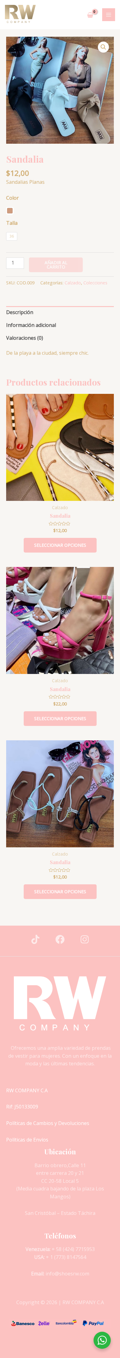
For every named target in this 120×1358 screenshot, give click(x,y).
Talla (12, 223)
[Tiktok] (35, 939)
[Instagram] (84, 939)
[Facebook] (60, 939)
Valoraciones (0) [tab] (24, 338)
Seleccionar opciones (60, 545)
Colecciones (95, 283)
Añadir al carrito (56, 265)
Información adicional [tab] (31, 325)
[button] (103, 47)
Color (12, 197)
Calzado (73, 283)
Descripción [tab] (19, 312)
